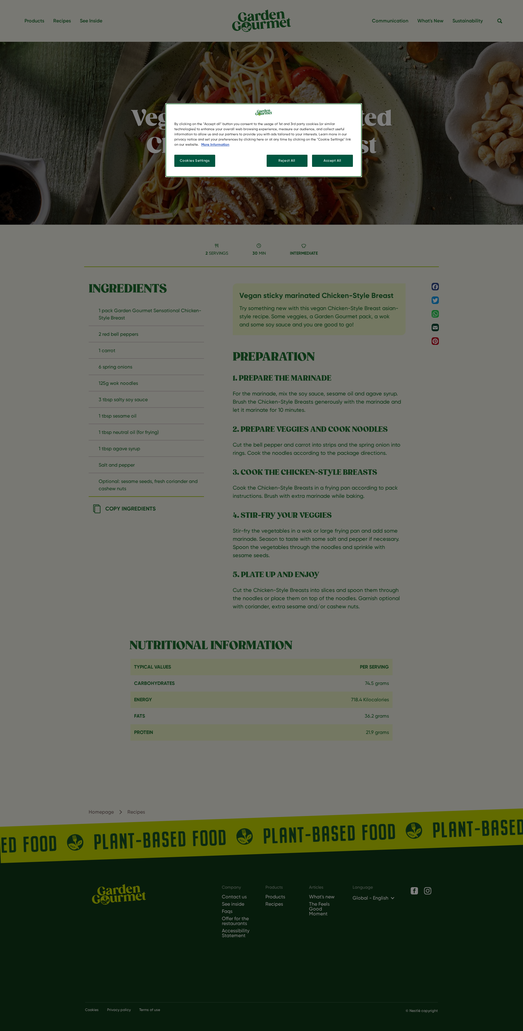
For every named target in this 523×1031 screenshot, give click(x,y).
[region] (263, 140)
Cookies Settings (194, 160)
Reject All (286, 160)
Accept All (332, 160)
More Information (215, 144)
